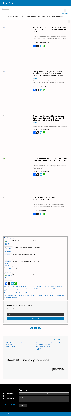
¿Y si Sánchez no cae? (10, 297)
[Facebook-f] (3, 3)
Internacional (16, 16)
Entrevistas (33, 16)
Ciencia (39, 16)
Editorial (48, 16)
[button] (65, 10)
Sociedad (22, 16)
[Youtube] (9, 3)
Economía (28, 16)
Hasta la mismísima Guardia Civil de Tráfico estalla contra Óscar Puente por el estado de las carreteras (33, 286)
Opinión (53, 16)
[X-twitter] (8, 404)
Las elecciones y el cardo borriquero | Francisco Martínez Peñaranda (47, 199)
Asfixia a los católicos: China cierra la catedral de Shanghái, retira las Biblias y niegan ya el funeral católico (34, 295)
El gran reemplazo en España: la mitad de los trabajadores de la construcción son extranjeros (30, 293)
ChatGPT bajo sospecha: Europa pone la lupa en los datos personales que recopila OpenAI (50, 159)
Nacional (10, 16)
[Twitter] (6, 3)
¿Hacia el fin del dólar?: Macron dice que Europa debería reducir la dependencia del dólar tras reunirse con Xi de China (49, 118)
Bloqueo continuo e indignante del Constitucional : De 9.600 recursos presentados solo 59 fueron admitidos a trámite (28, 361)
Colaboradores (59, 16)
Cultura (43, 16)
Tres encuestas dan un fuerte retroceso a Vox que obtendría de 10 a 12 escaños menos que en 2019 (50, 30)
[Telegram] (14, 404)
